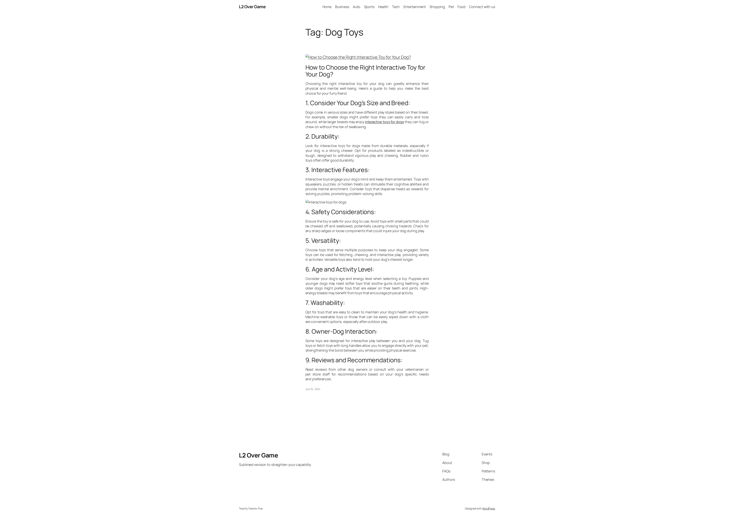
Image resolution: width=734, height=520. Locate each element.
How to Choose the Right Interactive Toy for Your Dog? (365, 71)
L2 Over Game (252, 7)
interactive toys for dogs (384, 121)
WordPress (488, 508)
